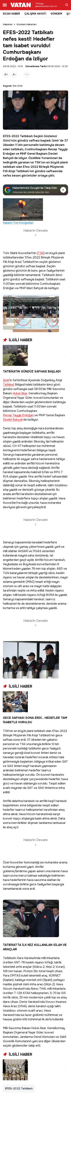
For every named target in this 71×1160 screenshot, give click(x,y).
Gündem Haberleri (27, 24)
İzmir (6, 380)
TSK (37, 162)
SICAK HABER (11, 13)
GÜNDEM (56, 13)
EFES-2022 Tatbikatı (18, 136)
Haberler (8, 24)
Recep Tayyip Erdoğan (18, 415)
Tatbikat (8, 384)
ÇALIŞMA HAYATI (35, 13)
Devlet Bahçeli (13, 419)
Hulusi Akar (20, 393)
